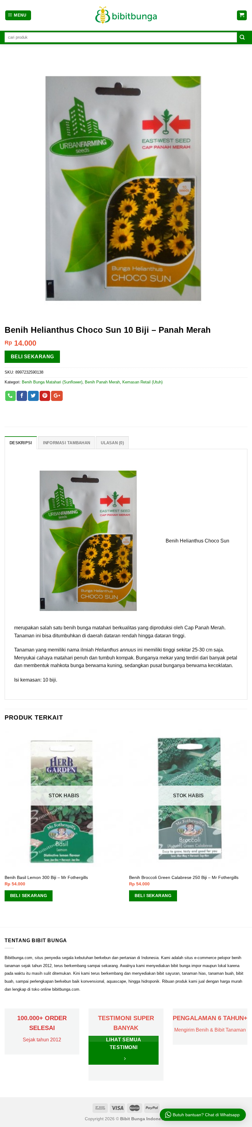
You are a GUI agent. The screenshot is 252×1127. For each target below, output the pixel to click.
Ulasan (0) (112, 443)
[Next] (247, 827)
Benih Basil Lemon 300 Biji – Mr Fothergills (46, 877)
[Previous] (5, 827)
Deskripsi (21, 443)
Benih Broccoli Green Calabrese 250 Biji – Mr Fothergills (183, 877)
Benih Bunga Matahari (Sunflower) (52, 382)
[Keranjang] (242, 15)
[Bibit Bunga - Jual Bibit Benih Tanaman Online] (126, 15)
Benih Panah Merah (102, 382)
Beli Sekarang (32, 356)
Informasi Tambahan (66, 443)
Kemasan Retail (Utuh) (142, 382)
